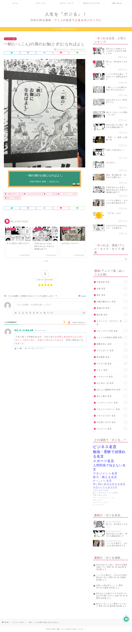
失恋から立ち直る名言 (13, 198)
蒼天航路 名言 (111, 357)
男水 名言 (111, 295)
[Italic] (19, 312)
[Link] (44, 312)
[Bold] (16, 312)
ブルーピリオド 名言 (111, 416)
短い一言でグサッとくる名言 (67, 194)
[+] (51, 313)
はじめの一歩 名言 (111, 383)
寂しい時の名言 (98, 504)
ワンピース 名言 (10, 39)
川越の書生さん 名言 (111, 301)
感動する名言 (97, 500)
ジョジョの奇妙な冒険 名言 (111, 337)
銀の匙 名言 (111, 314)
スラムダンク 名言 (111, 350)
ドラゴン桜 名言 (111, 363)
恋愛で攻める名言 (100, 495)
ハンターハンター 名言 (111, 403)
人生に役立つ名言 (100, 490)
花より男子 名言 (111, 396)
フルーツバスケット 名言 (111, 409)
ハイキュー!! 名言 (111, 376)
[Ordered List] (30, 312)
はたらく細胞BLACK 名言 (111, 390)
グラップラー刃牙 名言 (111, 331)
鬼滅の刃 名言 (111, 308)
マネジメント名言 (105, 473)
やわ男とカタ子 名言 (111, 422)
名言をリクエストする (91, 3)
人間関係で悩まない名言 (13, 194)
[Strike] (26, 312)
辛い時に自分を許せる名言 (33, 194)
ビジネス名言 (105, 447)
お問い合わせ (117, 3)
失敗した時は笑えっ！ (106, 585)
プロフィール (40, 3)
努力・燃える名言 (105, 477)
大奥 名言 (111, 288)
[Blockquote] (37, 312)
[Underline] (23, 312)
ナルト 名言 (111, 370)
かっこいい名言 (50, 194)
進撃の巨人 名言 (111, 344)
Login (83, 296)
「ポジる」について (65, 3)
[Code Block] (41, 312)
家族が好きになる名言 (100, 502)
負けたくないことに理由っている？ (111, 604)
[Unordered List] (34, 312)
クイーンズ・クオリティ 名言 (111, 322)
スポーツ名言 (103, 461)
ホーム (15, 3)
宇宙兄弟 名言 (111, 282)
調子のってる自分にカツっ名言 (104, 497)
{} (48, 313)
